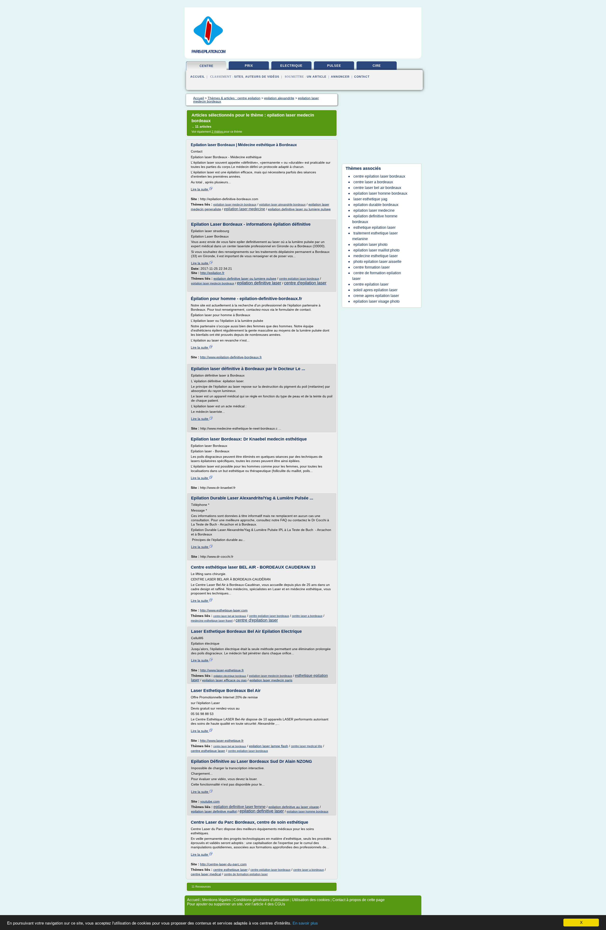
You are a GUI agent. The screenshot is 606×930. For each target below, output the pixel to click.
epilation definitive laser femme (240, 807)
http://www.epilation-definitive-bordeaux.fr (231, 357)
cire (377, 65)
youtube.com (210, 801)
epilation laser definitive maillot (214, 811)
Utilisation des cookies (311, 900)
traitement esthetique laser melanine (375, 236)
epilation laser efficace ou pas (224, 680)
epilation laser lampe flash (268, 746)
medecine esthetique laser (375, 256)
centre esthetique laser (208, 751)
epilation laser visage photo (376, 301)
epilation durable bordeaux (375, 205)
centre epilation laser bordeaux (299, 278)
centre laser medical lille (306, 746)
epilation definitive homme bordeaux (374, 219)
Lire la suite (200, 189)
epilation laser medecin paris (271, 680)
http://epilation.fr (212, 273)
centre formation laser (371, 267)
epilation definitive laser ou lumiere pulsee (299, 209)
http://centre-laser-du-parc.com (223, 864)
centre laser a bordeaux (307, 616)
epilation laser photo (370, 245)
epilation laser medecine (244, 209)
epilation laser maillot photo (376, 250)
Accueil (197, 76)
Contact (362, 76)
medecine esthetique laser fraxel (212, 620)
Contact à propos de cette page (358, 900)
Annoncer (340, 76)
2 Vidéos (218, 131)
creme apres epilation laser (376, 296)
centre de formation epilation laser (246, 874)
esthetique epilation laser (374, 227)
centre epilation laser (370, 284)
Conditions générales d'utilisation (261, 900)
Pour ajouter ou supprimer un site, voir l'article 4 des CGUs (236, 904)
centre (207, 66)
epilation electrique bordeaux (230, 675)
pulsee (334, 65)
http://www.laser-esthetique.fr (222, 670)
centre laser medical (206, 874)
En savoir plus (305, 923)
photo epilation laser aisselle (377, 262)
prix (249, 65)
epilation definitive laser (259, 283)
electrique (291, 65)
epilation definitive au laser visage (293, 807)
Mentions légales (216, 900)
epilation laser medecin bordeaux (234, 204)
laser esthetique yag (370, 199)
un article (316, 76)
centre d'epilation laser (305, 283)
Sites (238, 76)
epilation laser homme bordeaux (307, 811)
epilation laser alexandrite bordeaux (282, 204)
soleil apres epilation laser (375, 290)
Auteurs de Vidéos (262, 76)
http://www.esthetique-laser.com (224, 610)
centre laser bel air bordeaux (229, 616)
